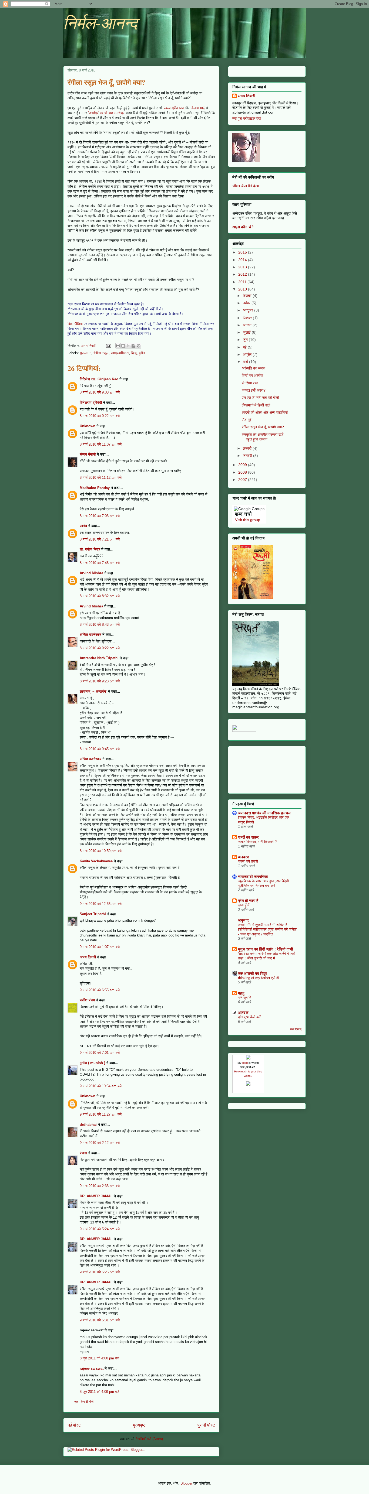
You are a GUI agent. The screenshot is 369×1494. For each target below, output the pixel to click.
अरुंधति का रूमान (253, 368)
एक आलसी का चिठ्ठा (252, 973)
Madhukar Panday (95, 488)
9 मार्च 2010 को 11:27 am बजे (101, 1114)
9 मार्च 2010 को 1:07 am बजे (100, 947)
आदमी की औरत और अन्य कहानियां (265, 412)
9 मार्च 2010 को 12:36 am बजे (101, 904)
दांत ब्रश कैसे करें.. (250, 1017)
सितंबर (248, 318)
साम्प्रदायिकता (120, 353)
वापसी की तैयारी (248, 861)
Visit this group (247, 520)
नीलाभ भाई (198, 108)
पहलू (241, 993)
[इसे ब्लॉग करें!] (123, 345)
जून (246, 339)
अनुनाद (243, 920)
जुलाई (247, 332)
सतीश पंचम (87, 1000)
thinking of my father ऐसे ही (258, 978)
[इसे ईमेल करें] (118, 345)
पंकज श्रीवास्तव (174, 108)
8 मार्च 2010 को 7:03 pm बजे (100, 516)
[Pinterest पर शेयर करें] (138, 345)
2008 (243, 472)
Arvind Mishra (91, 573)
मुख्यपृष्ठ (139, 1425)
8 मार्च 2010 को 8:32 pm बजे (100, 596)
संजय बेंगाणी (88, 454)
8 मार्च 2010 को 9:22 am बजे (100, 416)
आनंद (83, 526)
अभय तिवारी (88, 957)
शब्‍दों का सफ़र (248, 837)
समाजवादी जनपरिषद (253, 876)
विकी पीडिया (75, 324)
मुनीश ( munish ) (92, 1063)
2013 (243, 267)
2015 (243, 252)
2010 (243, 289)
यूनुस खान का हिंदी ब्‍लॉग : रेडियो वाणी (265, 949)
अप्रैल (248, 354)
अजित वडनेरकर (90, 635)
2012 (243, 274)
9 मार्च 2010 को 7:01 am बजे (100, 1053)
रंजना (83, 1153)
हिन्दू (134, 353)
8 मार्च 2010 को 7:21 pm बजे (100, 539)
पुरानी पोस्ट (206, 1425)
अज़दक (243, 1012)
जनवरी (248, 455)
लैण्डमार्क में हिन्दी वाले (256, 405)
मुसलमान (85, 353)
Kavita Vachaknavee (96, 861)
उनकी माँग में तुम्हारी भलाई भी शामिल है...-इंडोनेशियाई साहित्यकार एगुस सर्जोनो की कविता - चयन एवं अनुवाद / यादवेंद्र (267, 929)
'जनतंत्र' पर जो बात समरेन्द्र (106, 113)
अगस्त (248, 325)
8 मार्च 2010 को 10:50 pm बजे (101, 851)
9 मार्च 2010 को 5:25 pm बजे (100, 1272)
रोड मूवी (247, 420)
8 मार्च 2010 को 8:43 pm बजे (100, 625)
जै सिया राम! (250, 383)
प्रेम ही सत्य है (248, 900)
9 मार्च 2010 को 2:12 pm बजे (100, 1143)
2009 (243, 465)
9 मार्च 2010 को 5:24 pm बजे (100, 1229)
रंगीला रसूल (101, 353)
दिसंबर (248, 295)
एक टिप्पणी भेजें (83, 1402)
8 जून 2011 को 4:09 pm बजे (99, 1392)
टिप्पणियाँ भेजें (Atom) (149, 1439)
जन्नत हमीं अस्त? (254, 390)
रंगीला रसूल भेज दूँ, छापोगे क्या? (263, 427)
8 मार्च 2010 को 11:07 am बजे (101, 444)
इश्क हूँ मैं (243, 905)
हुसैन (142, 353)
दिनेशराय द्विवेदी (91, 403)
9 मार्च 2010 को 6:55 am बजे (100, 990)
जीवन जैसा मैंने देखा (245, 186)
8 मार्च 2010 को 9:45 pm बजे (100, 749)
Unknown (87, 426)
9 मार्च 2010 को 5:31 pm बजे (100, 1320)
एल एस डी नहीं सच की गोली (260, 397)
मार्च (246, 362)
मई (245, 347)
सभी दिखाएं (295, 1029)
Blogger (186, 1483)
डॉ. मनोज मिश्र (90, 549)
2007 (243, 479)
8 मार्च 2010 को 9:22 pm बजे (100, 648)
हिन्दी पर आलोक (252, 375)
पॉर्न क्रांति (244, 998)
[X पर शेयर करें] (128, 345)
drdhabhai (88, 1125)
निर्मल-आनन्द (100, 23)
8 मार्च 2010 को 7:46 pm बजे (100, 563)
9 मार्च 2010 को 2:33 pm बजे (100, 1186)
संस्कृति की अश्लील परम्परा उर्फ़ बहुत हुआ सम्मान (262, 436)
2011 (242, 282)
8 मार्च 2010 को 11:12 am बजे (101, 478)
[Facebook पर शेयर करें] (133, 345)
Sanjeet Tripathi (93, 914)
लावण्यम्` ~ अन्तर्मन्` (93, 691)
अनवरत (243, 857)
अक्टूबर (248, 310)
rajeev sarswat (91, 1368)
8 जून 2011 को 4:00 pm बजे (99, 1358)
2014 (243, 260)
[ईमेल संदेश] (108, 346)
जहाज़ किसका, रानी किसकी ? (257, 842)
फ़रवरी (248, 448)
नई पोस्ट (74, 1425)
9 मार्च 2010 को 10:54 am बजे (101, 1086)
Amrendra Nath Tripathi (99, 658)
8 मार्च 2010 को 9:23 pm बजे (100, 681)
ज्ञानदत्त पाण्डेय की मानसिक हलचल (264, 813)
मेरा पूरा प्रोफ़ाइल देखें (246, 118)
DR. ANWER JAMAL (96, 1196)
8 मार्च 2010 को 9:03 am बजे (100, 392)
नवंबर (247, 303)
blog (245, 1062)
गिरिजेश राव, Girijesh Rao (99, 379)
